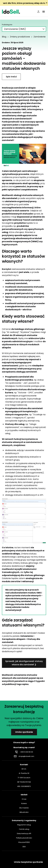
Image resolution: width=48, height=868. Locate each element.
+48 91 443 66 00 (26, 752)
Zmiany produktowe (20, 36)
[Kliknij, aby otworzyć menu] (43, 11)
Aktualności (24, 812)
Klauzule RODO (24, 842)
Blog (4, 36)
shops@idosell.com (26, 756)
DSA (24, 847)
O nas (24, 799)
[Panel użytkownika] (38, 11)
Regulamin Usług (24, 825)
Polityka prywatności (24, 838)
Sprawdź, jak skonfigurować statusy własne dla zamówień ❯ (24, 663)
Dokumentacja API (24, 833)
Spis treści (11, 76)
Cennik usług (24, 829)
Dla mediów (24, 808)
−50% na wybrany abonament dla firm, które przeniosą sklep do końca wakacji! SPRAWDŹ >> (24, 3)
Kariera (24, 803)
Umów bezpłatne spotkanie (28, 862)
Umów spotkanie (24, 732)
